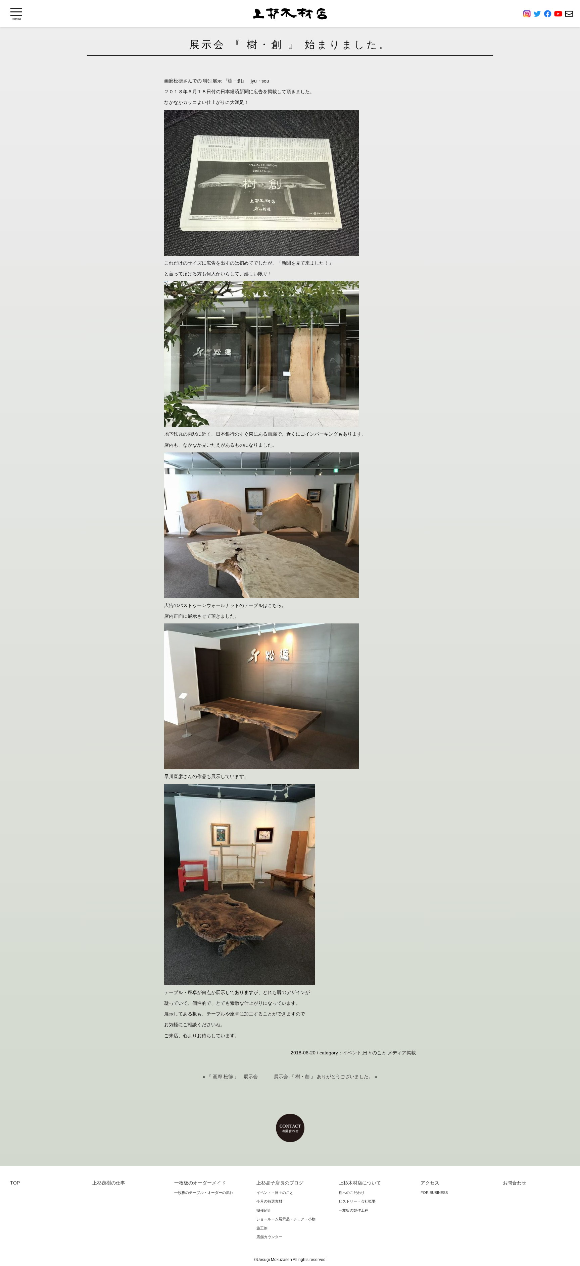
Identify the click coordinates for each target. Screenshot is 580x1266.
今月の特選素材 (269, 1201)
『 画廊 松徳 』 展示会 (232, 1076)
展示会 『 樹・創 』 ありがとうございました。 (323, 1076)
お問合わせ (569, 13)
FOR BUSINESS (434, 1193)
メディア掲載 (402, 1052)
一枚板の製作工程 (353, 1210)
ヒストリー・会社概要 (357, 1201)
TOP (15, 1183)
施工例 (262, 1228)
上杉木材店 (290, 13)
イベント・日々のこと (274, 1193)
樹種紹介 (263, 1210)
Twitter (538, 13)
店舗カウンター (269, 1237)
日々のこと (374, 1052)
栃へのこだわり (352, 1193)
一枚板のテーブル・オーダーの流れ (203, 1193)
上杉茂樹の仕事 (108, 1183)
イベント (352, 1052)
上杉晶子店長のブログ (279, 1183)
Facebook (549, 13)
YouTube (559, 13)
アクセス (430, 1183)
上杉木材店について (360, 1183)
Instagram (528, 13)
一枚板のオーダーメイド (200, 1183)
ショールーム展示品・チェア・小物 (286, 1219)
